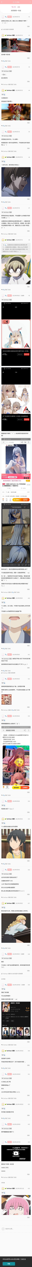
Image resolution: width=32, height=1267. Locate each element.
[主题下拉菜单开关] (30, 2)
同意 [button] (9, 1263)
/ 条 (15, 2)
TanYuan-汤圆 (7, 71)
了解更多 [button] (23, 1259)
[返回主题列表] (2, 2)
